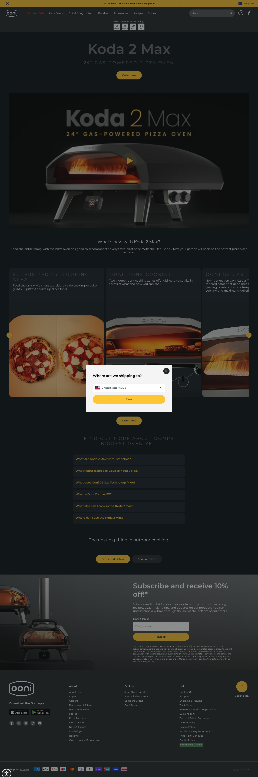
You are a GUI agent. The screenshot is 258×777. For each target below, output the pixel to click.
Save (129, 399)
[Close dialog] (166, 371)
